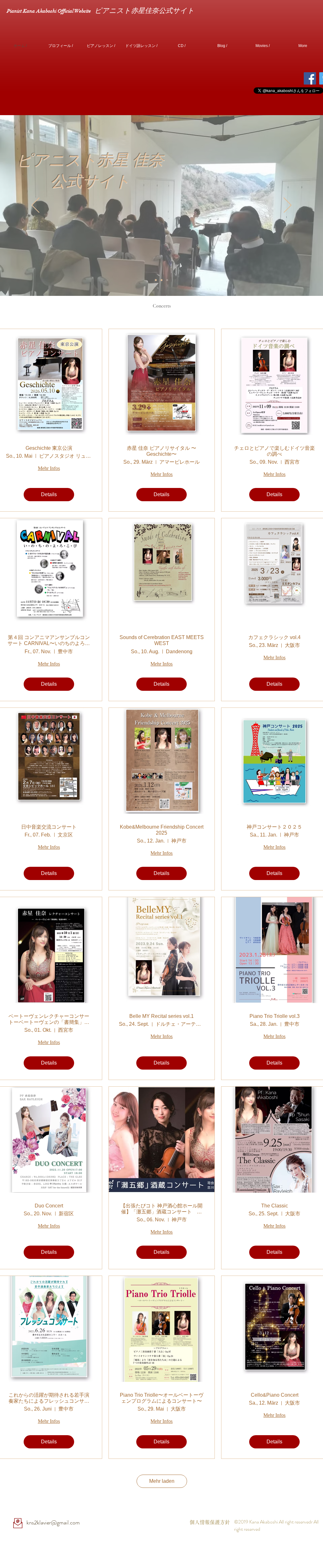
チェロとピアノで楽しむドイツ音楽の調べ (274, 451)
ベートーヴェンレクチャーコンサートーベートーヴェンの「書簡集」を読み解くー (49, 1019)
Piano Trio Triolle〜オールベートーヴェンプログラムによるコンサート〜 (161, 1398)
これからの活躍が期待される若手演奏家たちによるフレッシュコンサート (49, 1398)
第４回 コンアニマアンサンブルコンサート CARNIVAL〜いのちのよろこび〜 (49, 640)
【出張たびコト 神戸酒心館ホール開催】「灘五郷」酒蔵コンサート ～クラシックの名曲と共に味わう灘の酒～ (161, 1209)
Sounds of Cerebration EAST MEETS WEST (162, 640)
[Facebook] (310, 78)
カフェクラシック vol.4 (274, 637)
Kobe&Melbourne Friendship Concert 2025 (161, 830)
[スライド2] (167, 280)
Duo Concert (49, 1205)
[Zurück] (35, 205)
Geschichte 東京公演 (49, 448)
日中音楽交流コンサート (49, 827)
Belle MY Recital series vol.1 (161, 1016)
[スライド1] (161, 280)
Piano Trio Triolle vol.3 (275, 1016)
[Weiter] (287, 205)
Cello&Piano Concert (274, 1395)
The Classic (274, 1205)
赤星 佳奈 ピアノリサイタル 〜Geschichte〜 (161, 451)
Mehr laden (161, 1481)
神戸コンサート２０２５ (274, 827)
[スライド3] (156, 280)
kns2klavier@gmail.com (53, 1522)
